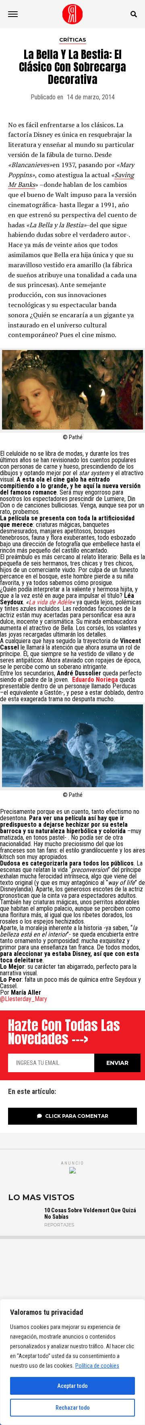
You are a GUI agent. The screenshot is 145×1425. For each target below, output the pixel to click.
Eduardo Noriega (95, 679)
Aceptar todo (72, 1386)
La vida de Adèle (50, 602)
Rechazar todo (73, 1407)
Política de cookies (97, 1365)
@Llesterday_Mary (23, 999)
